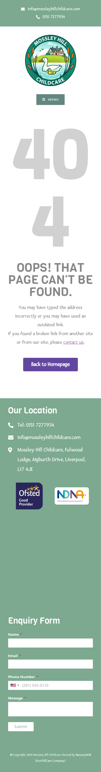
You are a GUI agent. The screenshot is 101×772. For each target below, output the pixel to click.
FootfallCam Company (50, 761)
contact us (73, 342)
